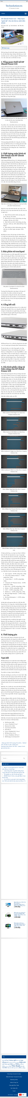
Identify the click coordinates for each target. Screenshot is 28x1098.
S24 (3, 1066)
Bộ (4, 1060)
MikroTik (15, 1062)
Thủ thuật (15, 1066)
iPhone (4, 1062)
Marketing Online (14, 1079)
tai (8, 1066)
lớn (10, 1062)
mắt (24, 1062)
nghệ (8, 1064)
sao (5, 1066)
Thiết (10, 1066)
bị (2, 1060)
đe (18, 1067)
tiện (21, 1066)
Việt (8, 1067)
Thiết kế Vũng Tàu (14, 1082)
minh (18, 1062)
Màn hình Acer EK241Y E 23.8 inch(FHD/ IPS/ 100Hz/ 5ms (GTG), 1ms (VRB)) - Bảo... (20, 914)
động (24, 1067)
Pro (22, 1064)
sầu (6, 1066)
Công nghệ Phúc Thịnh (14, 1085)
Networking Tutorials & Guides (14, 1073)
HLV (17, 1060)
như (11, 1064)
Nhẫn (17, 1064)
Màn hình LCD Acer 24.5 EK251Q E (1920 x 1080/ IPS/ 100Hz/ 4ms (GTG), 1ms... (19, 924)
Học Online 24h (14, 1088)
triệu (23, 1066)
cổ (5, 1060)
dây (8, 1060)
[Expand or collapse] (25, 48)
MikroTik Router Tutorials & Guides (14, 1076)
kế (7, 1062)
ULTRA (4, 1068)
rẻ (23, 1064)
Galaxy (11, 1060)
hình (19, 1060)
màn (21, 1062)
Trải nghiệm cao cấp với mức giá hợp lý (13, 774)
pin (20, 1064)
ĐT (16, 1067)
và (10, 1067)
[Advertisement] (14, 841)
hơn (22, 1060)
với (12, 1067)
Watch (14, 1067)
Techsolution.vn (14, 6)
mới (3, 1064)
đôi (20, 1067)
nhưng (14, 1064)
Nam (6, 1064)
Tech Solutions (14, 25)
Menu (2, 1)
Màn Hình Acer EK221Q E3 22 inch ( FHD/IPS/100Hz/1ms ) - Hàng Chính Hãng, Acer (20, 903)
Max (12, 1062)
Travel (14, 1091)
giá (15, 1060)
